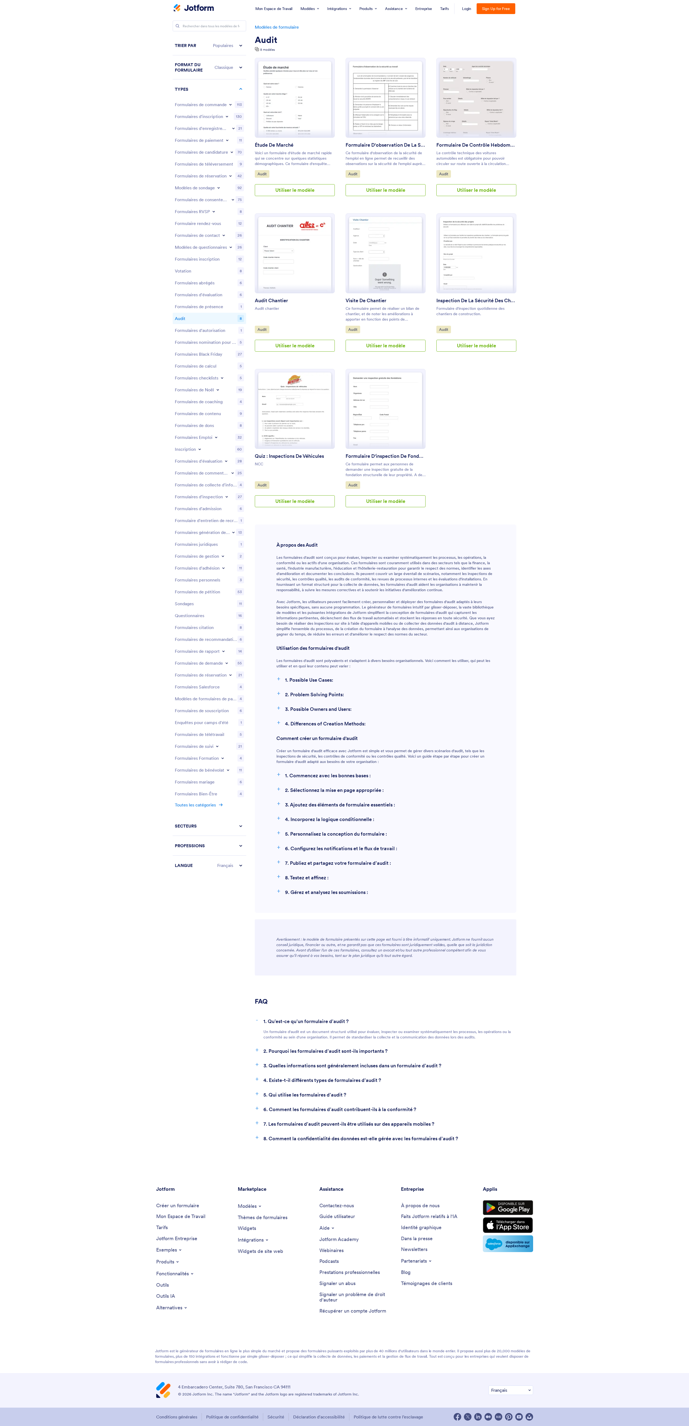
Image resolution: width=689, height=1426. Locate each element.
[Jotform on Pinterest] (509, 1417)
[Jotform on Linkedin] (478, 1417)
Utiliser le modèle (295, 190)
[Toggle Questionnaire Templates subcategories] (230, 247)
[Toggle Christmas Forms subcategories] (217, 389)
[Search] (177, 26)
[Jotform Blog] (498, 1417)
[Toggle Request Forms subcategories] (226, 663)
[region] (209, 455)
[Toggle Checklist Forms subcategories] (222, 378)
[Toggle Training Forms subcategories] (222, 758)
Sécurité (275, 1417)
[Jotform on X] (467, 1417)
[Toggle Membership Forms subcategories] (223, 568)
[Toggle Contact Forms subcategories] (223, 235)
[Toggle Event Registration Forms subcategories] (233, 128)
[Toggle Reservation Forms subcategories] (230, 675)
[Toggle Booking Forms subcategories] (230, 176)
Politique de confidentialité (232, 1417)
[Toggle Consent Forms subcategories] (233, 199)
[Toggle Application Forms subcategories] (232, 152)
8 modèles (267, 50)
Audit (266, 40)
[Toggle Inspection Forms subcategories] (226, 496)
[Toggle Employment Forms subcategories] (216, 437)
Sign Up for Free (496, 8)
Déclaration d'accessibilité (319, 1417)
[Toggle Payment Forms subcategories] (227, 140)
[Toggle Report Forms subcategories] (223, 651)
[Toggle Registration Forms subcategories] (227, 116)
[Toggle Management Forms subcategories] (223, 556)
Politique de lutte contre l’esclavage (388, 1417)
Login (466, 8)
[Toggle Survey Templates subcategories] (218, 187)
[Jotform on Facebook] (457, 1417)
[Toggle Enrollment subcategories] (199, 449)
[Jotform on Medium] (488, 1417)
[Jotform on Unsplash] (529, 1417)
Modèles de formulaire (277, 27)
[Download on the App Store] (508, 1225)
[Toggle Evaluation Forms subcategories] (226, 461)
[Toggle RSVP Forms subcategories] (213, 211)
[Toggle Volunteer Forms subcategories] (228, 770)
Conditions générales (176, 1417)
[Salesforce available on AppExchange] (508, 1243)
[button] (209, 45)
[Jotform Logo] (194, 8)
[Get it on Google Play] (508, 1207)
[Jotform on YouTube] (519, 1417)
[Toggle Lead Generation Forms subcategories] (233, 532)
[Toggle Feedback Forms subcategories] (232, 473)
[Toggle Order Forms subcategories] (230, 104)
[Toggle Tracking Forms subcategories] (217, 746)
